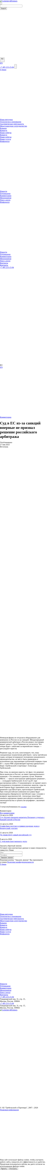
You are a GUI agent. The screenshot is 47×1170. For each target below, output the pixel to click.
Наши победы (5, 929)
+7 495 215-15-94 (7, 67)
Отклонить (13, 1169)
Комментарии (5, 196)
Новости (3, 191)
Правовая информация (9, 1110)
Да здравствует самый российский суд (15, 835)
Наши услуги (5, 932)
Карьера (3, 128)
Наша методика (6, 120)
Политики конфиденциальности (20, 862)
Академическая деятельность (12, 124)
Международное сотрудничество (13, 126)
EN (1, 63)
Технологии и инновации (10, 122)
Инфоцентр (5, 934)
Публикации (5, 193)
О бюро (3, 864)
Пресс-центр (5, 200)
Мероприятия (5, 198)
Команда (3, 925)
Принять (4, 1169)
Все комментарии (7, 813)
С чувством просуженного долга (13, 841)
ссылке (23, 807)
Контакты (4, 995)
